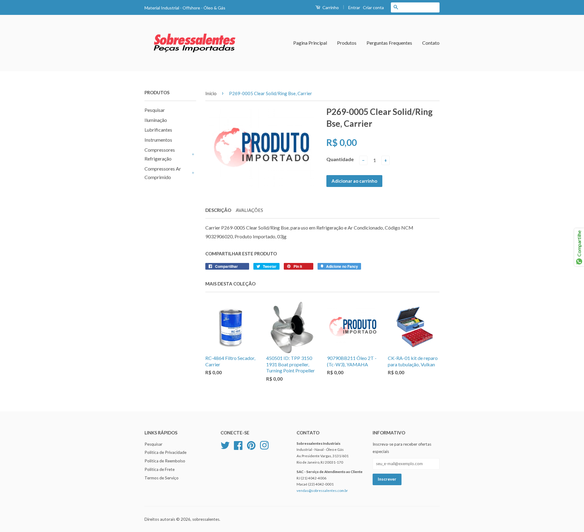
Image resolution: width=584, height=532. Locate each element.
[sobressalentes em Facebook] (238, 444)
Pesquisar (154, 110)
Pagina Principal (310, 43)
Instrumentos (158, 140)
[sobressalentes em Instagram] (264, 444)
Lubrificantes (158, 130)
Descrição (218, 210)
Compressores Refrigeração (159, 154)
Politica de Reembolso (164, 460)
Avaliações (249, 210)
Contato (431, 43)
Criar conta (373, 7)
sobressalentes (205, 519)
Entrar (354, 7)
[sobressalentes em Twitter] (225, 444)
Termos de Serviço (161, 477)
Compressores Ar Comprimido (162, 173)
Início (211, 93)
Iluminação (155, 120)
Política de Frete (159, 469)
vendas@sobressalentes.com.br (322, 490)
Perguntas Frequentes (389, 43)
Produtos (346, 43)
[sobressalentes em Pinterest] (251, 444)
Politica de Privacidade (165, 452)
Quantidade (340, 159)
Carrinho (330, 7)
